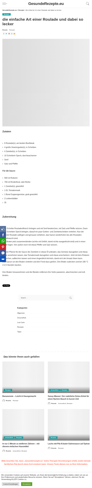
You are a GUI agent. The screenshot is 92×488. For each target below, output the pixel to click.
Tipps (19, 332)
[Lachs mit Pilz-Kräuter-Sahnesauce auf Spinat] (69, 424)
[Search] (87, 3)
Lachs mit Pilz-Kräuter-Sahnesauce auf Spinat (68, 444)
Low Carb (21, 322)
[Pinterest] (9, 33)
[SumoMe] (3, 259)
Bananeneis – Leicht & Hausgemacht (19, 396)
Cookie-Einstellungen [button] (10, 484)
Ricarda (4, 30)
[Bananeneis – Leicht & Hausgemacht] (23, 377)
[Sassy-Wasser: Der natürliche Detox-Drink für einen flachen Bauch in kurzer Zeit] (69, 377)
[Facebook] (3, 33)
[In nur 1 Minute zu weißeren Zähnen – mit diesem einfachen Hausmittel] (23, 424)
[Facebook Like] (3, 229)
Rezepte (6, 14)
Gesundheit (21, 318)
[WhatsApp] (11, 33)
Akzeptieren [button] (27, 484)
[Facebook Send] (3, 253)
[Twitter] (6, 33)
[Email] (14, 33)
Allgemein (21, 313)
